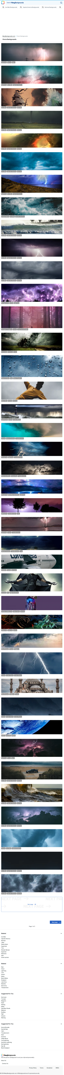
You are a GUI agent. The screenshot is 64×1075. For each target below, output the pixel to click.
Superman (4, 946)
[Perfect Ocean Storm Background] (31, 706)
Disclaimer (49, 1068)
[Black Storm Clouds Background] (31, 860)
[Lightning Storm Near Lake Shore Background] (31, 183)
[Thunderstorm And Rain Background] (31, 430)
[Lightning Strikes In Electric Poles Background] (31, 52)
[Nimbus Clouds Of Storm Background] (31, 815)
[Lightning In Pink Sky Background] (31, 747)
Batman (3, 940)
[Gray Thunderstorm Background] (31, 467)
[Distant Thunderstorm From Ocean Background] (31, 524)
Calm (2, 1031)
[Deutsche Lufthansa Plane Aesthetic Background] (31, 561)
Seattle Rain (4, 1029)
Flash (2, 1002)
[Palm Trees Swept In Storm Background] (31, 227)
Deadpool (3, 980)
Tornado (3, 999)
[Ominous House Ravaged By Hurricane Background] (31, 341)
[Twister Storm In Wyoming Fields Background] (31, 119)
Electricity (4, 985)
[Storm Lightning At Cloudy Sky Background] (31, 247)
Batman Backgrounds (50, 7)
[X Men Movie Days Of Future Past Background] (31, 582)
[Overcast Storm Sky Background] (31, 270)
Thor (2, 948)
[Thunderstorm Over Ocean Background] (31, 486)
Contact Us (5, 1063)
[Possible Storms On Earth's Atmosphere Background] (31, 727)
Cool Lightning (5, 1040)
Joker (2, 942)
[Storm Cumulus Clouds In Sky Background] (31, 883)
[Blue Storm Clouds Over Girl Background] (31, 161)
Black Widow (4, 978)
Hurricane (3, 997)
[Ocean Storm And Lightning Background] (31, 663)
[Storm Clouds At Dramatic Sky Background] (31, 838)
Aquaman (3, 951)
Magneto (3, 1001)
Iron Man (3, 937)
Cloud (2, 969)
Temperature (4, 987)
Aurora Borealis (5, 1027)
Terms (41, 1068)
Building (3, 1012)
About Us (3, 1060)
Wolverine (3, 953)
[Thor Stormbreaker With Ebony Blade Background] (31, 317)
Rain (2, 967)
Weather (3, 983)
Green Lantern (5, 957)
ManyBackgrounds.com (8, 36)
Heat (2, 1034)
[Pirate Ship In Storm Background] (31, 97)
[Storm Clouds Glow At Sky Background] (31, 140)
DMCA (57, 1068)
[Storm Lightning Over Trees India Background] (31, 74)
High (2, 1014)
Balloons (3, 1010)
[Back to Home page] (2, 3)
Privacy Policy (32, 1068)
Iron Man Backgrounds (11, 7)
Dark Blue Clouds (5, 1008)
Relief (2, 1006)
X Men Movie (4, 1038)
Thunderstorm (5, 1033)
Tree (2, 972)
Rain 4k (3, 1046)
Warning (3, 1017)
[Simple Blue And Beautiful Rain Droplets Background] (31, 366)
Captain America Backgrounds (31, 7)
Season (3, 1016)
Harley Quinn (4, 944)
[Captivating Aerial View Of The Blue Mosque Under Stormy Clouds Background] (31, 640)
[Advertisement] (32, 22)
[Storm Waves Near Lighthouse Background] (31, 793)
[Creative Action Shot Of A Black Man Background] (31, 390)
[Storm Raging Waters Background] (31, 206)
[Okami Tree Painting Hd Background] (31, 621)
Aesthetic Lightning (6, 1042)
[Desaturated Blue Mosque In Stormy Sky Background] (31, 685)
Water (2, 976)
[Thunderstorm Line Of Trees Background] (31, 505)
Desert (3, 974)
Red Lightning (4, 1044)
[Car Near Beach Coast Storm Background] (31, 770)
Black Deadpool (5, 1048)
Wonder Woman (5, 950)
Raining (3, 1004)
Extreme (3, 1036)
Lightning (3, 970)
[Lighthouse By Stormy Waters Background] (31, 411)
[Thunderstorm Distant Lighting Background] (31, 448)
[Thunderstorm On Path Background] (31, 542)
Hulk (2, 955)
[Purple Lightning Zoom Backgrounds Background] (31, 292)
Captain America (5, 938)
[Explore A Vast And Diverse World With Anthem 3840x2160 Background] (31, 603)
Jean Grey (4, 982)
